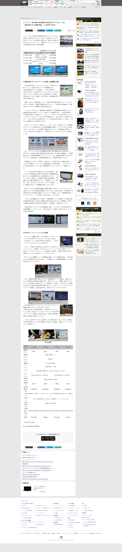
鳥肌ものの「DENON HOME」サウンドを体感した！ (92, 73)
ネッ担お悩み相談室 (26, 518)
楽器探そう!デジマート (60, 508)
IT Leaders (24, 513)
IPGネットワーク (86, 517)
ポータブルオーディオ (38, 7)
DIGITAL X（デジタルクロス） (43, 515)
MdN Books (72, 520)
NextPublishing (40, 524)
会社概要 (75, 533)
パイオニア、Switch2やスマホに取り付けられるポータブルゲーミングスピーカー (92, 184)
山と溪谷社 (55, 515)
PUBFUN (84, 513)
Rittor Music (56, 503)
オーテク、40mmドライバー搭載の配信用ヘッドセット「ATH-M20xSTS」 (92, 110)
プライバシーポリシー (66, 533)
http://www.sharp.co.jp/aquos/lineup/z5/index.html (36, 466)
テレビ (23, 7)
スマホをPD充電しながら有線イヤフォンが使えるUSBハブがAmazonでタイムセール (92, 94)
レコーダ (29, 7)
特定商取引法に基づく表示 (96, 533)
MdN (69, 518)
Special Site (83, 45)
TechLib (71, 527)
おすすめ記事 (83, 235)
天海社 (85, 505)
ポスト (30, 30)
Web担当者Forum (26, 508)
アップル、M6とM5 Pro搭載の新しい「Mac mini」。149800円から (92, 161)
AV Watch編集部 (28, 426)
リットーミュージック (60, 505)
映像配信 (56, 7)
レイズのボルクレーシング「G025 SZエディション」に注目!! (92, 50)
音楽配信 (84, 7)
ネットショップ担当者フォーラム (44, 508)
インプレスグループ (83, 533)
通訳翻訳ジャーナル (73, 510)
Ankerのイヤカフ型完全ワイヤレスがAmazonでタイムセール (92, 169)
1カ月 (98, 21)
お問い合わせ (37, 533)
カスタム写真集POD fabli (90, 522)
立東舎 (56, 513)
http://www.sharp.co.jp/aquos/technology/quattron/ (36, 470)
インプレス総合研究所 (27, 510)
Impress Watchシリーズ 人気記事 (89, 208)
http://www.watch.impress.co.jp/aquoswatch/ (35, 479)
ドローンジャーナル (26, 515)
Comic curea (87, 508)
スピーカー (76, 7)
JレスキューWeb (73, 513)
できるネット (25, 525)
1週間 (92, 21)
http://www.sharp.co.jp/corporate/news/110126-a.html (37, 461)
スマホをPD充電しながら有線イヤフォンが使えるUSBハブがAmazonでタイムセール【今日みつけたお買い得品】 (90, 36)
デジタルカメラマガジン (27, 522)
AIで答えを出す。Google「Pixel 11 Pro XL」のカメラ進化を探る (92, 142)
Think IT (24, 505)
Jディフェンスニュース (74, 508)
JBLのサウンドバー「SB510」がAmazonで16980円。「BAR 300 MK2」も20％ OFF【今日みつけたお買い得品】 (89, 33)
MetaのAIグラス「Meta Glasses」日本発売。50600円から (92, 127)
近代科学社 (55, 522)
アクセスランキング (85, 19)
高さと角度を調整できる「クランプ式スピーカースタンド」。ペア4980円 (92, 148)
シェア (42, 30)
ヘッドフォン (48, 7)
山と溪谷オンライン (59, 517)
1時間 (79, 21)
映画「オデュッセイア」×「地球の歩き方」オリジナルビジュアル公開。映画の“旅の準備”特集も (89, 25)
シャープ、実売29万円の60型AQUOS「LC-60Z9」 (39, 488)
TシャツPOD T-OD (59, 510)
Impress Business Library (42, 510)
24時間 (85, 21)
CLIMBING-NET (58, 520)
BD (60, 7)
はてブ (50, 30)
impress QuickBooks (88, 510)
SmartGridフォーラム (41, 505)
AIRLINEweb (72, 505)
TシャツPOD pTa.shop (89, 519)
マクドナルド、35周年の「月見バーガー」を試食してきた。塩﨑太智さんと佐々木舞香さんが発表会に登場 (89, 230)
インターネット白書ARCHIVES (29, 527)
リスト (35, 30)
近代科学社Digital (59, 524)
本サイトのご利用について (27, 533)
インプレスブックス (41, 522)
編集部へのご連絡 (56, 533)
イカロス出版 (71, 503)
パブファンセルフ (88, 515)
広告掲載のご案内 (46, 533)
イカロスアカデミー (73, 515)
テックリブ (70, 525)
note (59, 30)
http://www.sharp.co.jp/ (28, 457)
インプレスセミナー (41, 513)
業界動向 (70, 7)
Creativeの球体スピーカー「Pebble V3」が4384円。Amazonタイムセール (92, 178)
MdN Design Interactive (74, 522)
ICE (83, 503)
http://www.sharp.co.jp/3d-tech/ (31, 474)
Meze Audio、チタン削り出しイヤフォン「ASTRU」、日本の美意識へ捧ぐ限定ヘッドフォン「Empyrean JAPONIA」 (92, 193)
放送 (65, 7)
